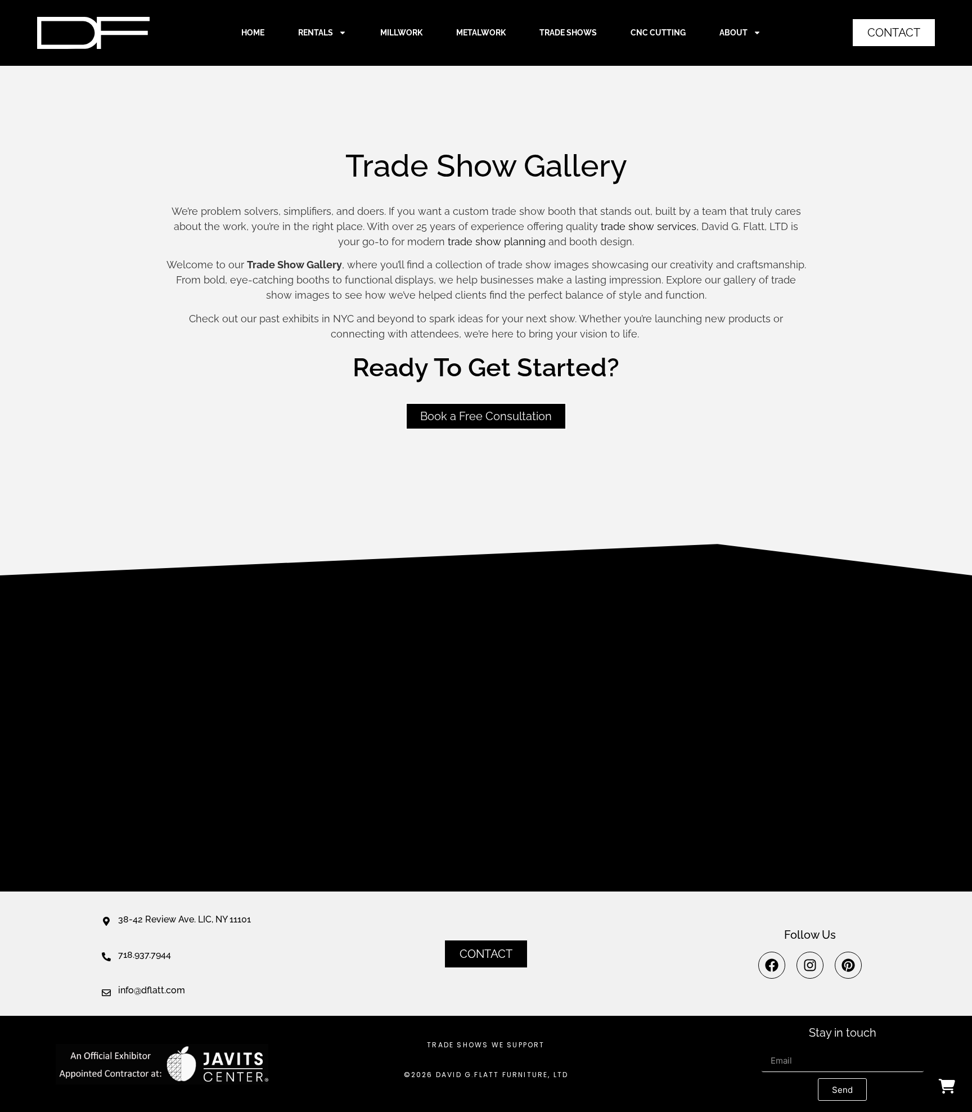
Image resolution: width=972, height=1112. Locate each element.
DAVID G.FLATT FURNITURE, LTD (502, 1074)
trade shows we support (485, 1045)
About (733, 32)
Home (252, 32)
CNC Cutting (658, 32)
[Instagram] (810, 965)
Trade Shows (568, 32)
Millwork (401, 32)
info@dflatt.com (151, 990)
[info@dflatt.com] (106, 992)
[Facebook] (771, 965)
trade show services (648, 226)
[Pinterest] (848, 965)
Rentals (315, 32)
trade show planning (497, 241)
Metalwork (481, 32)
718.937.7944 (144, 954)
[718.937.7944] (106, 956)
